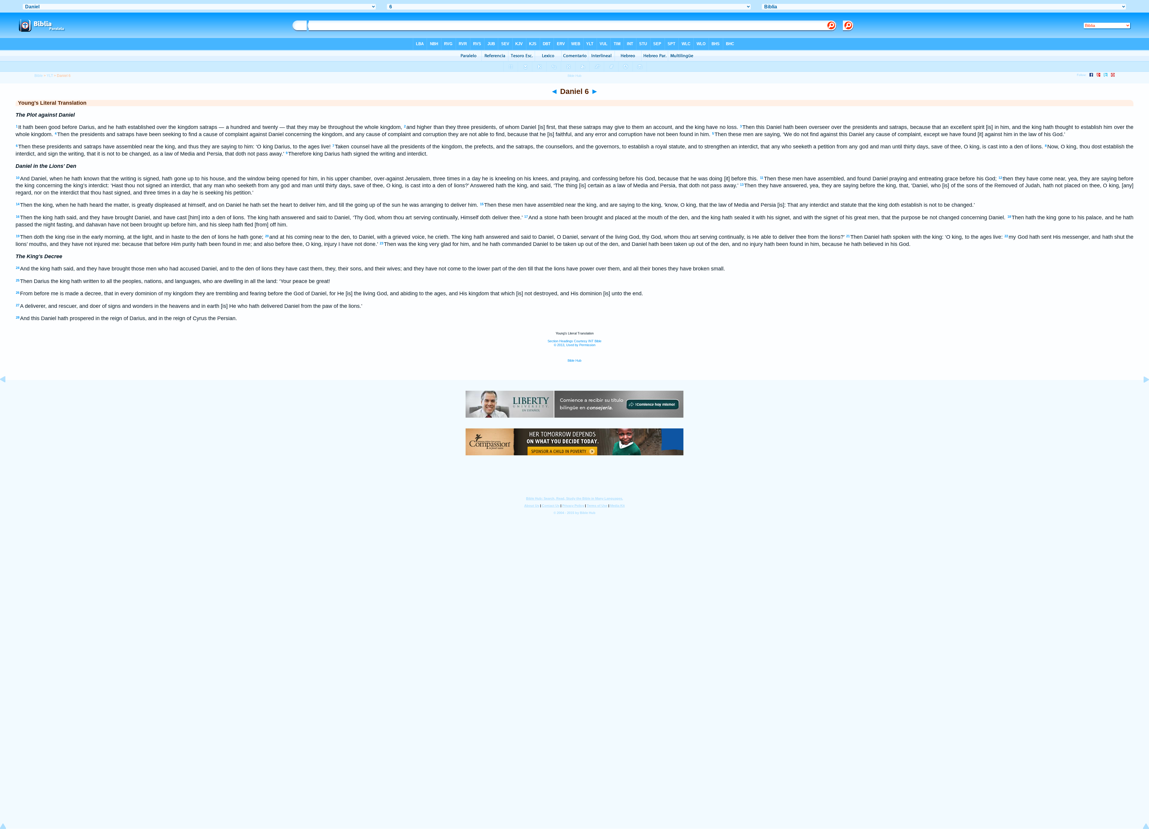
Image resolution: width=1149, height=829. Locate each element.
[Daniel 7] (1141, 393)
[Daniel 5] (7, 393)
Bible (38, 76)
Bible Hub (574, 360)
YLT (50, 76)
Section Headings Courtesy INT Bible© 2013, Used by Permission (574, 343)
